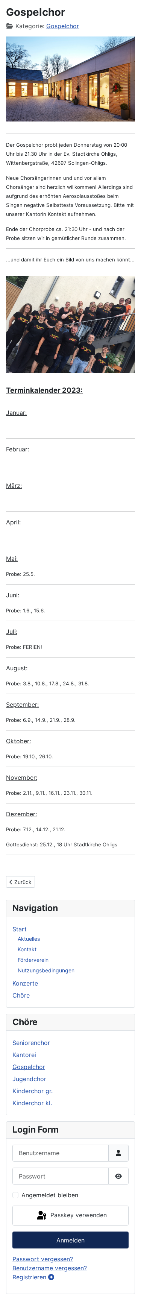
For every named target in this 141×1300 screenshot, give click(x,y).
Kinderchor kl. (32, 1103)
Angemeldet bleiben (49, 1195)
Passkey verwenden (78, 1215)
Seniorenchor (31, 1042)
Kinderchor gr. (32, 1091)
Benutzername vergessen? (49, 1268)
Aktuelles (29, 939)
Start (19, 929)
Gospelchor (62, 26)
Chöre (21, 995)
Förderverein (33, 960)
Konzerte (25, 983)
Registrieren (30, 1277)
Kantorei (24, 1055)
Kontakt (27, 949)
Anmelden (70, 1240)
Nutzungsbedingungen (46, 970)
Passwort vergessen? (42, 1259)
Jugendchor (29, 1079)
